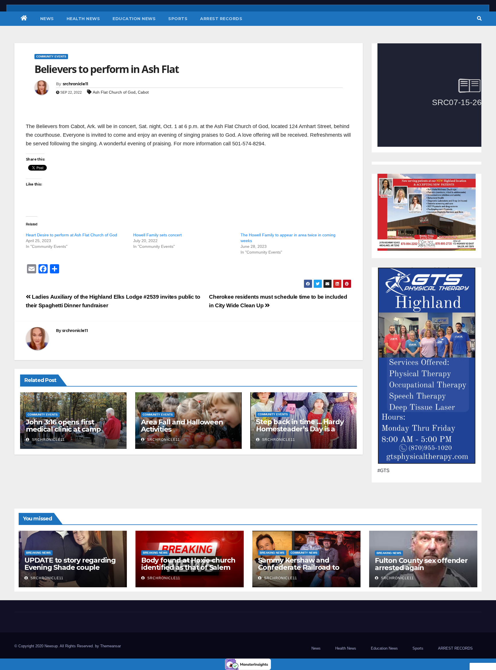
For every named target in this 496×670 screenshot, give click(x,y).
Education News (134, 18)
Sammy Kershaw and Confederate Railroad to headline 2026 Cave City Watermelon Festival (298, 571)
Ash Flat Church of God (114, 92)
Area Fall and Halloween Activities (182, 425)
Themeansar (110, 646)
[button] (479, 18)
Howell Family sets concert (157, 235)
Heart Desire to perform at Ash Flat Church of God (71, 235)
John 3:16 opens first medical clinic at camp (63, 425)
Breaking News (38, 552)
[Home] (24, 18)
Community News (303, 552)
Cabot (143, 92)
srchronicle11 (75, 83)
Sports (177, 18)
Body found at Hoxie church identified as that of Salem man (188, 567)
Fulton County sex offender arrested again (421, 564)
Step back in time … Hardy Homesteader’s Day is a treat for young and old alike (299, 432)
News (47, 18)
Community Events (51, 56)
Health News (83, 18)
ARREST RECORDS (221, 18)
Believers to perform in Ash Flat (106, 69)
